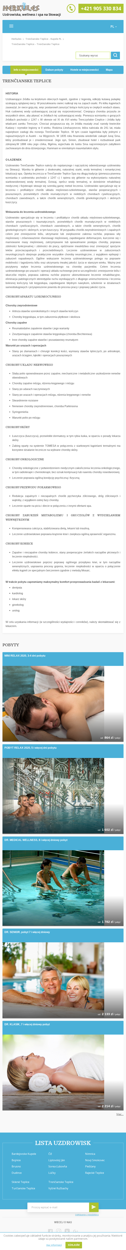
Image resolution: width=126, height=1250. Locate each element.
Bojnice (16, 1160)
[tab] (26, 70)
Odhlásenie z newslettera (87, 1214)
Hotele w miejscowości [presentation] (84, 69)
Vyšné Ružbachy (58, 1188)
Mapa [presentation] (109, 69)
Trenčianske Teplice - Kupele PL (43, 38)
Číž (50, 1154)
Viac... (120, 1114)
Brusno (16, 1166)
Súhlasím (74, 1244)
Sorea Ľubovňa (57, 1166)
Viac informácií (54, 1245)
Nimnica (90, 1154)
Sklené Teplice (20, 1182)
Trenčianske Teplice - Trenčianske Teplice (35, 44)
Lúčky (52, 1173)
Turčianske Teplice (23, 1188)
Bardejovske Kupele (24, 1154)
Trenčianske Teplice (60, 1182)
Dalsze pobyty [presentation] (54, 69)
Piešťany (90, 1166)
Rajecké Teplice (94, 1173)
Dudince (17, 1173)
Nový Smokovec (95, 1160)
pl (112, 26)
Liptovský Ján (56, 1160)
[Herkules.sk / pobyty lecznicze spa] (21, 10)
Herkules (16, 38)
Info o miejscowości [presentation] (26, 69)
